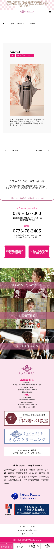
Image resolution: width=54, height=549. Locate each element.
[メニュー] (50, 11)
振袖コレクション (17, 24)
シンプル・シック (25, 55)
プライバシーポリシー (27, 530)
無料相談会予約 (6, 547)
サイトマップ (27, 534)
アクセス (20, 547)
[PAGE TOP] (27, 176)
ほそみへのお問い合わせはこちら (39, 252)
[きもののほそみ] (27, 370)
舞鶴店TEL (47, 546)
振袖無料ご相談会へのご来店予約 (15, 252)
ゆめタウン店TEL (34, 546)
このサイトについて (27, 527)
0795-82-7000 (27, 213)
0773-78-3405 (27, 231)
